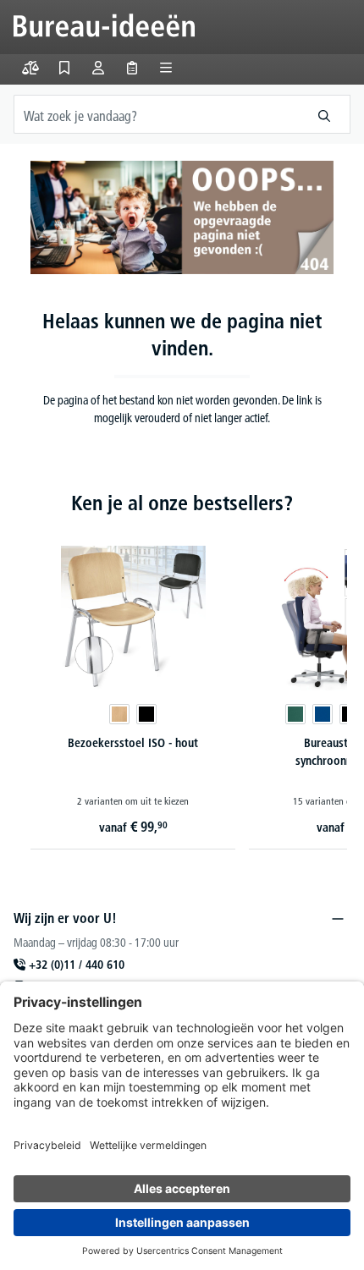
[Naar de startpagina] (104, 25)
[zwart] (146, 714)
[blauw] (322, 714)
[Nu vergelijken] (30, 68)
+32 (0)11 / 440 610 (76, 964)
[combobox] (157, 114)
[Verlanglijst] (64, 68)
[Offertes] (132, 68)
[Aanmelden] (98, 68)
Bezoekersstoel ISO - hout (133, 742)
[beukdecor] (119, 714)
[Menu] (166, 68)
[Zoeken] (324, 114)
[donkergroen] (295, 714)
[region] (182, 675)
